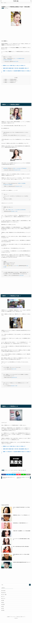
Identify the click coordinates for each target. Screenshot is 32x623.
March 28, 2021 (15, 61)
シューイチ (9, 470)
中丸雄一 (12, 470)
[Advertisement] (16, 33)
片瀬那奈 (19, 470)
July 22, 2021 (21, 275)
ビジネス (3, 598)
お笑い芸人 (4, 592)
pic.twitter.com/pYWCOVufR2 (21, 209)
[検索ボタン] (31, 1)
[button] (3, 474)
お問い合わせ (18, 616)
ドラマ (3, 596)
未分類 (3, 604)
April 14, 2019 (14, 368)
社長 (3, 608)
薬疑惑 (23, 470)
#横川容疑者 (5, 168)
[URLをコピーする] (28, 474)
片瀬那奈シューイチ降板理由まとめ (9, 82)
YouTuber (3, 590)
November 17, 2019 (14, 211)
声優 (3, 600)
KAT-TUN (6, 470)
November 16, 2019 (19, 186)
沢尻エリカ (16, 470)
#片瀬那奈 (19, 58)
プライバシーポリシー (13, 616)
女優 (14, 470)
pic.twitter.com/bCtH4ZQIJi (7, 59)
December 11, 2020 (14, 385)
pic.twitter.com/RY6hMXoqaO (21, 168)
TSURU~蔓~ (16, 0)
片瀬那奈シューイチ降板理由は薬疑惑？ (10, 79)
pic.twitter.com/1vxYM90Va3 (7, 184)
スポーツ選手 (4, 594)
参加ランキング (23, 616)
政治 (3, 602)
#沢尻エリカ (15, 168)
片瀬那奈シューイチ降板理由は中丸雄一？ (11, 80)
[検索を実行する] (30, 585)
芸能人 (3, 8)
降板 (25, 470)
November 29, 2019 (17, 169)
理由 (21, 470)
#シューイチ (16, 58)
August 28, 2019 (14, 377)
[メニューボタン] (1, 1)
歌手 (3, 606)
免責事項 (8, 616)
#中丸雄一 (23, 58)
